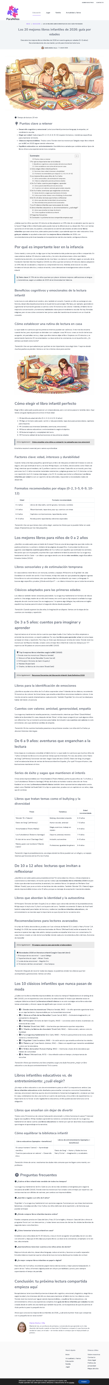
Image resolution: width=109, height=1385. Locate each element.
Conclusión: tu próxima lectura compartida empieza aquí (52, 218)
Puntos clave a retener (42, 159)
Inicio (68, 1354)
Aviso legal (92, 1360)
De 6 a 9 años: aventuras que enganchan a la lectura (50, 191)
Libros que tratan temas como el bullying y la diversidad (53, 195)
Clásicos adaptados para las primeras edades (50, 181)
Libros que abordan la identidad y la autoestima (50, 200)
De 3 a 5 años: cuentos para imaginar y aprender (49, 183)
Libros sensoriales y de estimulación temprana (49, 178)
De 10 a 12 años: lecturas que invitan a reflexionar (49, 198)
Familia (58, 13)
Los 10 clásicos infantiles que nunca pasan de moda (49, 205)
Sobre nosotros (88, 2)
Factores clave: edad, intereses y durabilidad (49, 171)
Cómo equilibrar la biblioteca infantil (47, 212)
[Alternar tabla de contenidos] (75, 156)
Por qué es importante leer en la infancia (45, 162)
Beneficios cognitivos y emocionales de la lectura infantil (53, 164)
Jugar (48, 13)
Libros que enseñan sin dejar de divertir (47, 210)
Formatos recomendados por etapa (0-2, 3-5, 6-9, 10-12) (54, 174)
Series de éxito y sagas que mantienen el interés (50, 193)
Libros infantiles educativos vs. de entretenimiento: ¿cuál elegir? (54, 208)
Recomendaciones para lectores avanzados (49, 203)
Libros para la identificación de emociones (49, 186)
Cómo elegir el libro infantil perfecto (44, 169)
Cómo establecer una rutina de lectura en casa (50, 166)
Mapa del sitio (93, 1368)
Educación (37, 13)
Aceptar (84, 1382)
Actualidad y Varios (73, 13)
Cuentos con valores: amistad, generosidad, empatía (52, 188)
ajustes (71, 1383)
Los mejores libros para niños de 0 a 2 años (46, 176)
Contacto (100, 2)
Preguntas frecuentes (39, 215)
